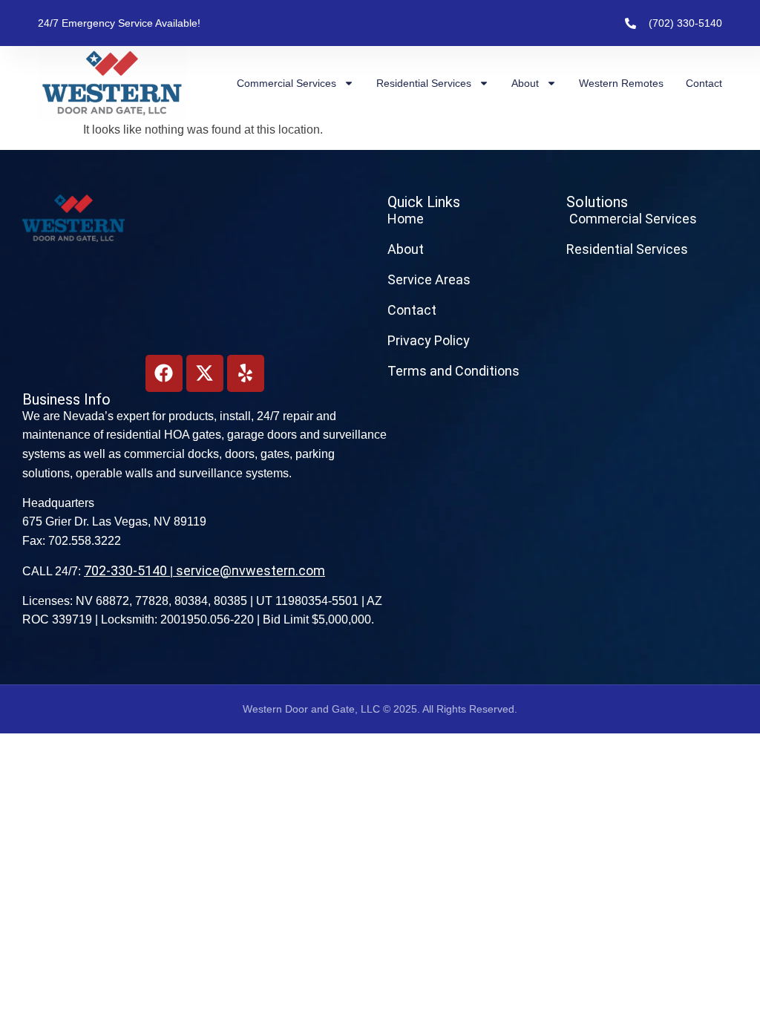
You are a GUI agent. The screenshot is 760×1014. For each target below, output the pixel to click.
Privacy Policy (428, 340)
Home (405, 218)
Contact (704, 83)
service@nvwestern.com (250, 570)
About (525, 83)
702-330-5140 (125, 570)
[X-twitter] (204, 373)
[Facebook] (164, 373)
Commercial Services (286, 83)
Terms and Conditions (453, 371)
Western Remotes (621, 83)
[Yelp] (245, 373)
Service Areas (429, 279)
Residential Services (423, 83)
